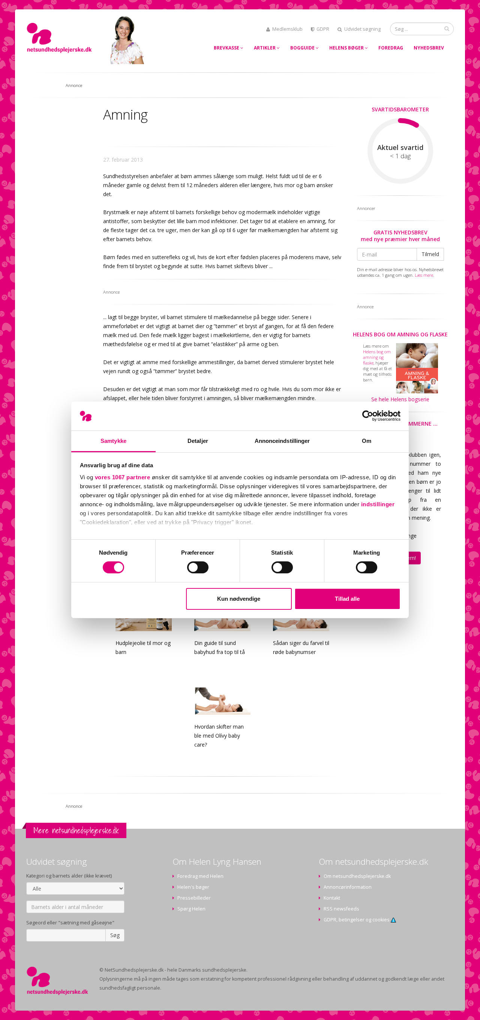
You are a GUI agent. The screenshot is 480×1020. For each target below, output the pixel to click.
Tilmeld (430, 254)
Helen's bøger (193, 887)
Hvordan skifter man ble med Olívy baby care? (219, 735)
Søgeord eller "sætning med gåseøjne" (70, 923)
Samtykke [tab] (113, 441)
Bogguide (303, 48)
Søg (115, 935)
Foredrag (390, 48)
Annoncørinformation (348, 887)
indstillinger (378, 504)
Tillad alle (347, 599)
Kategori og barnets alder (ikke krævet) (69, 876)
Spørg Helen (191, 909)
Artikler (265, 48)
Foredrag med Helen (200, 876)
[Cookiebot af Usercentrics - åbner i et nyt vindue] (367, 416)
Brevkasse (227, 48)
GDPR (322, 29)
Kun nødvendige (238, 599)
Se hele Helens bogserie (400, 399)
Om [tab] (366, 441)
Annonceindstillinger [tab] (282, 441)
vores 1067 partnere (122, 477)
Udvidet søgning (362, 29)
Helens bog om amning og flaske (400, 334)
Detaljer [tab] (198, 441)
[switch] (197, 567)
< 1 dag (400, 156)
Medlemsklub (287, 29)
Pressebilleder (194, 898)
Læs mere (424, 275)
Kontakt (332, 898)
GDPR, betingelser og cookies (357, 919)
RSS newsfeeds (341, 909)
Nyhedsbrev (429, 48)
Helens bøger (347, 48)
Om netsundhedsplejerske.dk (357, 876)
